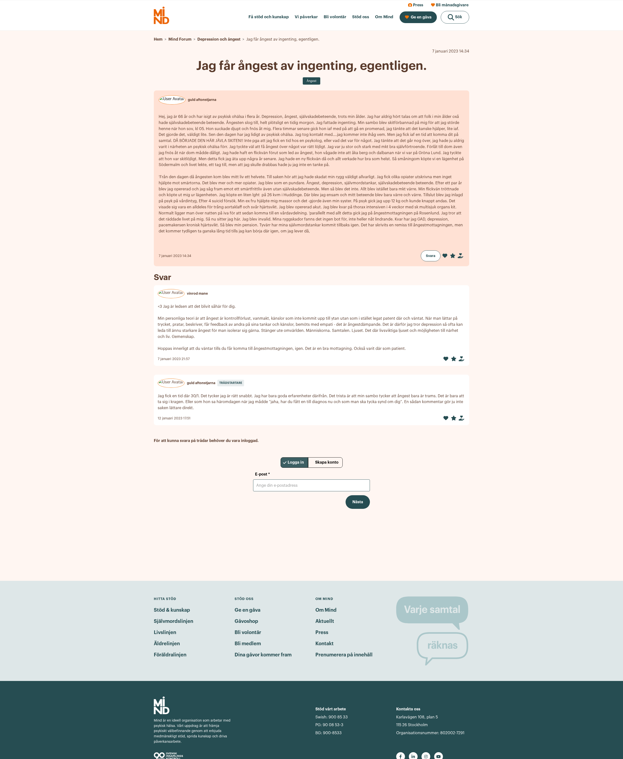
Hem (158, 39)
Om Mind (326, 610)
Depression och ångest (218, 39)
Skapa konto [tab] (327, 462)
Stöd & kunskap (172, 610)
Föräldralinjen (170, 655)
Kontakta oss (408, 709)
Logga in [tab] (296, 462)
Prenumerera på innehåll (344, 655)
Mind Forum (180, 39)
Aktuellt (324, 621)
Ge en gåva (247, 610)
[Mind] (193, 705)
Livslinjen (165, 632)
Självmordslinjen (173, 621)
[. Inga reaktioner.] (444, 255)
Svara (430, 255)
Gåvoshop (246, 621)
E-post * (262, 474)
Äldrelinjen (167, 643)
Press (321, 632)
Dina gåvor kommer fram (263, 655)
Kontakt (324, 643)
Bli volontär (248, 632)
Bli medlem (248, 643)
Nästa (357, 502)
